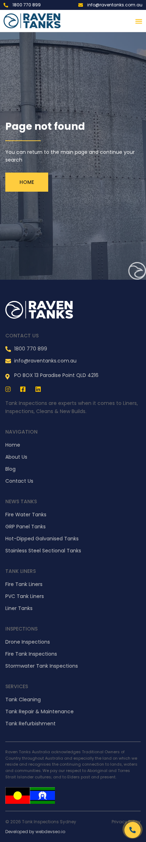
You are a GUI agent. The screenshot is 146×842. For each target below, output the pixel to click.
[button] (139, 21)
